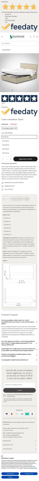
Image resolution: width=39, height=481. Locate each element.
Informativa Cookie (32, 468)
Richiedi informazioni (17, 199)
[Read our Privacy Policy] (34, 399)
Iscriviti (19, 390)
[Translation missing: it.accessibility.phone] (30, 36)
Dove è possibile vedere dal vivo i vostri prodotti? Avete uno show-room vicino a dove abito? (17, 322)
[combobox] (17, 43)
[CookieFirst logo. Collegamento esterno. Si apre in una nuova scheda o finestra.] (2, 456)
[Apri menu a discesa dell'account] (34, 36)
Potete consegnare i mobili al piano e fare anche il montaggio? (16, 355)
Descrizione (7, 199)
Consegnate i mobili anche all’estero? (14, 360)
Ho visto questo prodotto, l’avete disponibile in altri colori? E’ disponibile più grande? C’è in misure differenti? (18, 343)
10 (26, 90)
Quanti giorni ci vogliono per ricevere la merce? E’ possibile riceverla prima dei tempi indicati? (18, 349)
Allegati (27, 199)
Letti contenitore (6, 49)
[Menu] (2, 37)
